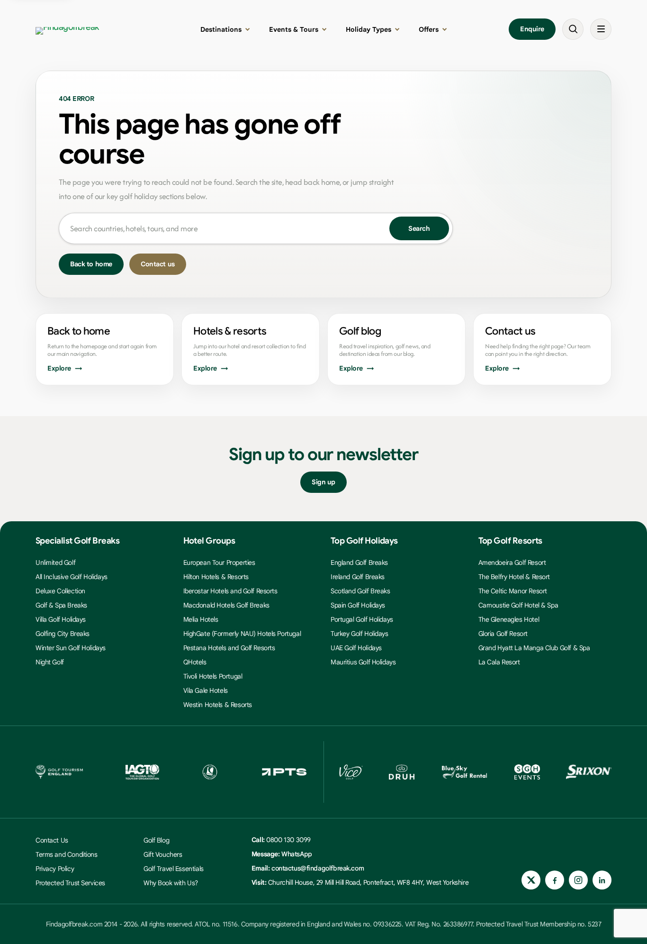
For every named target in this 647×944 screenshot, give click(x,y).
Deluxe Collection (60, 591)
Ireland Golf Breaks (358, 576)
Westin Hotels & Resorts (217, 704)
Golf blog (360, 331)
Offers (429, 29)
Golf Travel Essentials (174, 868)
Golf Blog (156, 840)
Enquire (532, 29)
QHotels (195, 662)
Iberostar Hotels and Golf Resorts (230, 591)
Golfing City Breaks (63, 633)
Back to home (91, 264)
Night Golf (50, 662)
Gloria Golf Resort (503, 633)
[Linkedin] (602, 880)
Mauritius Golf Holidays (363, 662)
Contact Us (52, 840)
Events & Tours (293, 29)
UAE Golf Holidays (356, 648)
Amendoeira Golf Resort (512, 562)
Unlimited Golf (55, 562)
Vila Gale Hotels (205, 690)
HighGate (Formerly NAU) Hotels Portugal (242, 633)
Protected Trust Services (70, 883)
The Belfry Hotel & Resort (514, 576)
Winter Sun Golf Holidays (71, 648)
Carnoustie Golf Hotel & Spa (518, 605)
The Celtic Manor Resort (512, 591)
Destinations (221, 29)
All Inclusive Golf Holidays (72, 576)
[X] (530, 880)
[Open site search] (573, 29)
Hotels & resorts (229, 331)
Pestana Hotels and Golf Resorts (229, 648)
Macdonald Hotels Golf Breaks (226, 605)
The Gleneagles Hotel (508, 619)
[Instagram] (578, 880)
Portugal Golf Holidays (362, 619)
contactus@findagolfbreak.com (317, 868)
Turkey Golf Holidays (359, 633)
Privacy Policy (55, 868)
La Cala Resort (499, 662)
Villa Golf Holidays (61, 619)
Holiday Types (368, 29)
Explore (59, 368)
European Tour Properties (219, 562)
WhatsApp (296, 854)
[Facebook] (554, 880)
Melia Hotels (200, 619)
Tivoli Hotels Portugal (213, 676)
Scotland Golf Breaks (360, 591)
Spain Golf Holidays (358, 605)
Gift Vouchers (163, 854)
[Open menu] (600, 29)
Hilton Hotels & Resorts (216, 576)
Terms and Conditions (67, 854)
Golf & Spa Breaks (61, 605)
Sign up (323, 482)
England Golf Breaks (359, 562)
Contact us (158, 264)
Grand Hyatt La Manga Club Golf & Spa (534, 648)
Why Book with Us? (171, 883)
